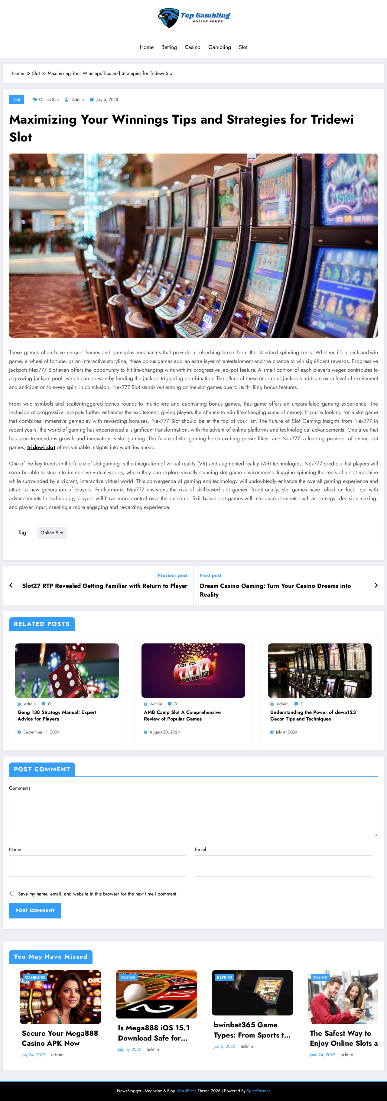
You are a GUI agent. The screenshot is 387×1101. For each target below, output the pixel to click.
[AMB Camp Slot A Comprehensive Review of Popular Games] (193, 670)
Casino (192, 47)
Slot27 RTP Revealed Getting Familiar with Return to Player (104, 586)
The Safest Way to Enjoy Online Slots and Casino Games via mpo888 (241, 1038)
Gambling (219, 47)
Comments (19, 788)
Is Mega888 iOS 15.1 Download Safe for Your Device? (47, 1033)
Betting (169, 47)
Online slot (49, 99)
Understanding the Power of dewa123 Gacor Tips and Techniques (313, 715)
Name (15, 849)
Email (200, 849)
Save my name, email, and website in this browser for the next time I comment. (98, 893)
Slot (243, 47)
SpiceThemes (258, 1091)
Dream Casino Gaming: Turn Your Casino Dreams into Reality (275, 590)
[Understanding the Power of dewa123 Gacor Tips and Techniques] (320, 670)
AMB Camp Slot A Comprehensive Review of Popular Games (182, 715)
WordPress (187, 1091)
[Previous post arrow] (11, 586)
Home (147, 47)
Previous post (172, 575)
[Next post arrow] (376, 586)
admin (78, 99)
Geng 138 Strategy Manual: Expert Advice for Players (57, 715)
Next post (210, 575)
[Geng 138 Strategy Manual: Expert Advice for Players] (67, 670)
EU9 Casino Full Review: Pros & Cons (334, 1037)
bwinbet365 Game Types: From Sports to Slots (144, 1030)
